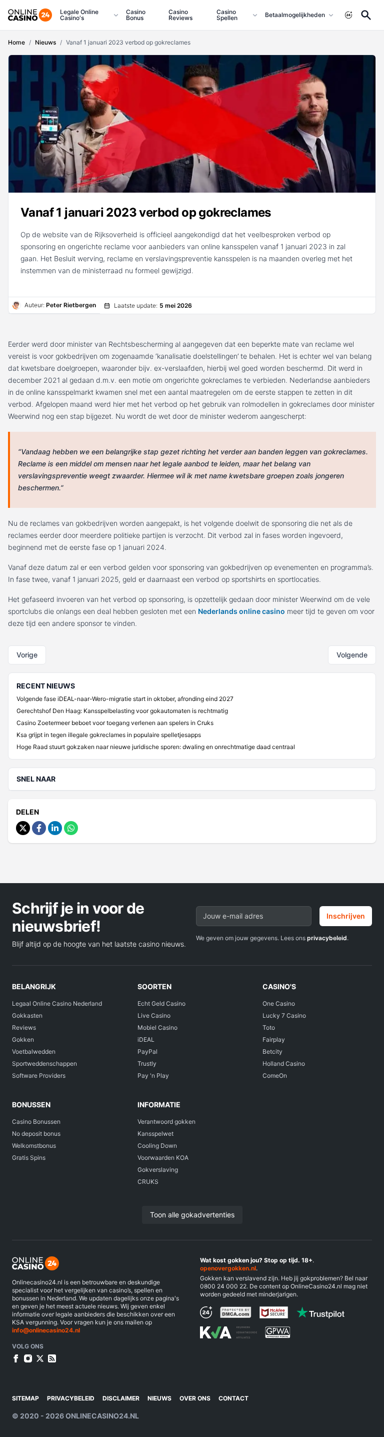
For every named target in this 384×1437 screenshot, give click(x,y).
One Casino (278, 1003)
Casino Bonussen (36, 1121)
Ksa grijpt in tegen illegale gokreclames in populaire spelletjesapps (108, 735)
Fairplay (273, 1039)
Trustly (147, 1063)
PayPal (148, 1051)
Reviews (24, 1027)
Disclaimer (121, 1398)
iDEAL (146, 1039)
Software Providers (39, 1075)
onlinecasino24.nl (102, 1415)
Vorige (27, 654)
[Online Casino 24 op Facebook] (16, 1358)
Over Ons (195, 1398)
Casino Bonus (136, 15)
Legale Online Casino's (79, 15)
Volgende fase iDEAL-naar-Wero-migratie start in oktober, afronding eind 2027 (125, 698)
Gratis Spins (29, 1157)
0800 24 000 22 (223, 1286)
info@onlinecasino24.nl (46, 1330)
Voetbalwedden (34, 1051)
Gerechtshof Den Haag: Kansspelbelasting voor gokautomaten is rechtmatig (122, 710)
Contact (233, 1398)
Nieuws (160, 1398)
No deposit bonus (36, 1133)
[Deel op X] (23, 828)
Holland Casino (283, 1063)
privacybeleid (327, 938)
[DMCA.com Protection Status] (236, 1312)
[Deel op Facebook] (39, 828)
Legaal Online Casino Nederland (57, 1003)
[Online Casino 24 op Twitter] (40, 1358)
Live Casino (154, 1015)
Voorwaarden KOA (163, 1157)
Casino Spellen (227, 15)
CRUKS (148, 1181)
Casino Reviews (180, 15)
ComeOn (274, 1075)
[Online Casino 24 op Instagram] (28, 1358)
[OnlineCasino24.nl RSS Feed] (52, 1358)
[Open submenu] (116, 15)
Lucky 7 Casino (284, 1015)
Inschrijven (345, 916)
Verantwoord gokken (167, 1121)
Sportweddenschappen (44, 1063)
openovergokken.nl (228, 1268)
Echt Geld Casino (162, 1003)
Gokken (23, 1039)
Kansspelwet (156, 1133)
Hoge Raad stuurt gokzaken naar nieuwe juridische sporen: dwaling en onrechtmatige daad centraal (155, 747)
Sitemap (25, 1398)
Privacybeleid (70, 1398)
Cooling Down (157, 1145)
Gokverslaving (158, 1169)
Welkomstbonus (34, 1145)
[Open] (366, 15)
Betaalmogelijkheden (295, 15)
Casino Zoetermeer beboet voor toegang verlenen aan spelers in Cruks (115, 723)
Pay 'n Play (153, 1075)
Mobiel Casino (158, 1027)
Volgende (352, 654)
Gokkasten (27, 1015)
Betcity (272, 1051)
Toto (268, 1027)
